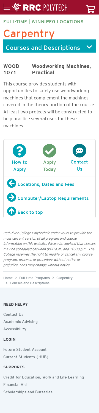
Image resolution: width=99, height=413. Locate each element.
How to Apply (20, 164)
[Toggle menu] (35, 7)
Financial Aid (15, 383)
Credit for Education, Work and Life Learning (43, 376)
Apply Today (49, 164)
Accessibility (14, 328)
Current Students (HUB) (26, 356)
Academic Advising (20, 320)
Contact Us (79, 164)
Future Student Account (25, 348)
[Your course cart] (90, 7)
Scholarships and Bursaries (28, 391)
